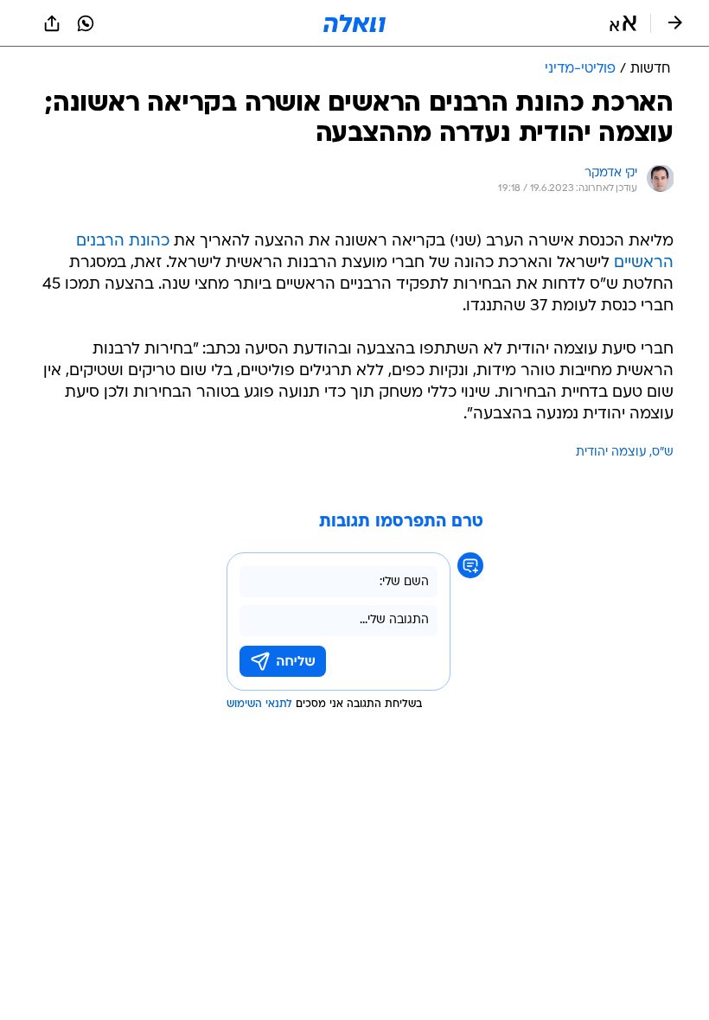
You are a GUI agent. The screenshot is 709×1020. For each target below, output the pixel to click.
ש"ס (663, 452)
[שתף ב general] (51, 23)
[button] (623, 23)
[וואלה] (354, 23)
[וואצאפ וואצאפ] (85, 23)
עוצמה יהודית (611, 452)
